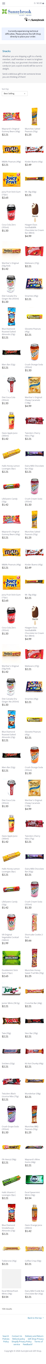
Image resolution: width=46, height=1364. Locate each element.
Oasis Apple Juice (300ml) (9, 434)
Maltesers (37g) (32, 263)
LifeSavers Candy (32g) (9, 500)
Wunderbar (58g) (33, 1093)
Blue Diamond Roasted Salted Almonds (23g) (9, 331)
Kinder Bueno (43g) (34, 161)
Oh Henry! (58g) (9, 1159)
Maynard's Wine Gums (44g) (32, 1160)
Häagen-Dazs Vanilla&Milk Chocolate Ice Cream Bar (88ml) (34, 228)
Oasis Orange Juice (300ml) (33, 1226)
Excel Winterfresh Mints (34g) (10, 1292)
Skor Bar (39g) (31, 1033)
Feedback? (28, 1344)
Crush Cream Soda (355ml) (33, 500)
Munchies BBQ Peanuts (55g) (31, 1128)
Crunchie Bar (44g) (33, 1003)
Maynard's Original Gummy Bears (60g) (11, 130)
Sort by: (5, 89)
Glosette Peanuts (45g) (33, 330)
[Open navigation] (4, 3)
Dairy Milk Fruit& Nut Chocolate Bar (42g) (34, 1292)
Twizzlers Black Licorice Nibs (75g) (10, 1095)
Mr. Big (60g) (30, 191)
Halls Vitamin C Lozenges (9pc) (9, 1193)
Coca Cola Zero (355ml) (9, 226)
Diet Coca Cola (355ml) (8, 398)
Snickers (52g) (8, 1063)
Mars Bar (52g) (8, 364)
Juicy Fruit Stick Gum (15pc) (11, 193)
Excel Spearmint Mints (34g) (32, 1193)
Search (6, 1336)
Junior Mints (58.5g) (11, 1003)
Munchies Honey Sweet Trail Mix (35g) (34, 971)
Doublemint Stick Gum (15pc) (10, 971)
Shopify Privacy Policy (22, 1341)
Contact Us (17, 1336)
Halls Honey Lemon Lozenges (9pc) (11, 467)
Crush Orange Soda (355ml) (34, 366)
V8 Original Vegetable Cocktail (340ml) (10, 937)
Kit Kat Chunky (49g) (34, 1063)
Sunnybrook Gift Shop (31, 1351)
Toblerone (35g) (9, 1261)
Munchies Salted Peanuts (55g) (32, 130)
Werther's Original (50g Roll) (10, 264)
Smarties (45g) (31, 296)
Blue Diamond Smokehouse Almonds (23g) (8, 1228)
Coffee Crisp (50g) (33, 1261)
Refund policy (18, 1339)
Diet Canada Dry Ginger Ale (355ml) (10, 297)
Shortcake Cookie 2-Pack (34, 936)
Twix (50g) (6, 1033)
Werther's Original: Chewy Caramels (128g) (33, 400)
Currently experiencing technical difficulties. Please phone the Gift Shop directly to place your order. (23, 34)
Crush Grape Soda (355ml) (10, 1128)
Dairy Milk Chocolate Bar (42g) (34, 467)
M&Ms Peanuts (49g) (11, 161)
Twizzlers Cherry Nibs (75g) (32, 434)
